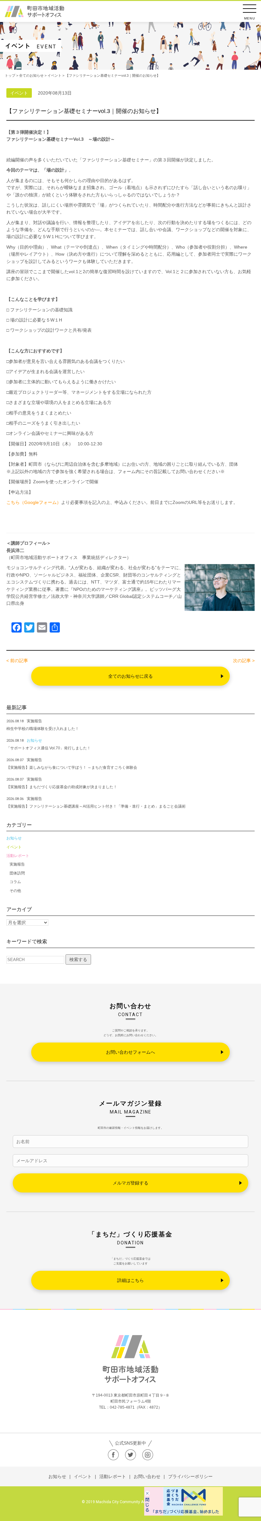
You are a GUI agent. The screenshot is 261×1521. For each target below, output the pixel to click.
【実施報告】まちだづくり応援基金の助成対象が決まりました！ (61, 787)
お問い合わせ (147, 1476)
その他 (15, 890)
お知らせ (14, 838)
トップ (10, 75)
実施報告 (17, 864)
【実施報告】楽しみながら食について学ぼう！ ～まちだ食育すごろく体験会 (71, 767)
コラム (15, 882)
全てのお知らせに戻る (130, 676)
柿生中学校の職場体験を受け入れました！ (42, 728)
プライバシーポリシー (190, 1476)
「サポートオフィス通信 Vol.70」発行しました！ (48, 748)
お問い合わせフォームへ (130, 1052)
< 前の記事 (17, 660)
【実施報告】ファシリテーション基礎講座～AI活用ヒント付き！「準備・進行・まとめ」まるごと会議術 (96, 806)
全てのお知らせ (31, 75)
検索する (78, 959)
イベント (14, 847)
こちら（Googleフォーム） (33, 502)
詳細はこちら (130, 1280)
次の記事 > (244, 660)
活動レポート (17, 855)
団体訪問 (17, 873)
